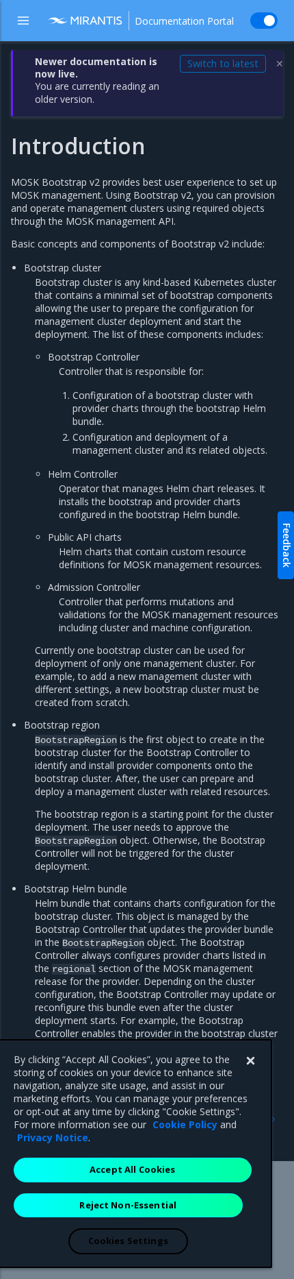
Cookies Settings (128, 1240)
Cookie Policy (184, 1124)
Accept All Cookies (132, 1169)
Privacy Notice (52, 1137)
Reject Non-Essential (127, 1205)
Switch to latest (222, 63)
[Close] (250, 1061)
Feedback (286, 545)
